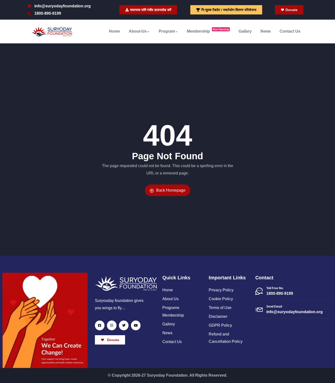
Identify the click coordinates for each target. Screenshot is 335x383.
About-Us (138, 31)
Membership (208, 30)
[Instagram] (111, 325)
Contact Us (290, 31)
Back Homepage (170, 190)
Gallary (245, 31)
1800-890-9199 (279, 293)
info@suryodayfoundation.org (294, 312)
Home (114, 31)
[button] (226, 9)
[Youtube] (136, 325)
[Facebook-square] (99, 325)
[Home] (51, 31)
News (265, 31)
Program (167, 31)
